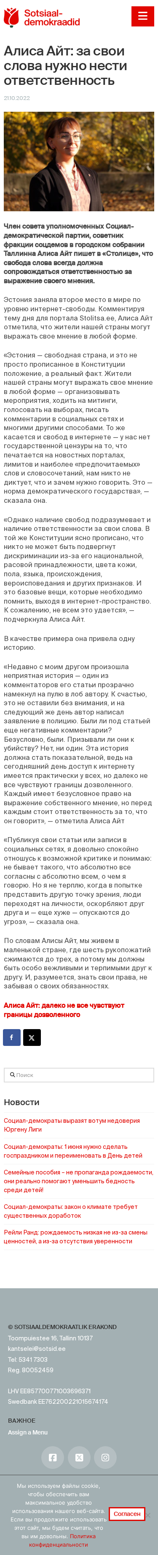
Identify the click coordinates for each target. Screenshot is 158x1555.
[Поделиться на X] (32, 1037)
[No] (147, 1515)
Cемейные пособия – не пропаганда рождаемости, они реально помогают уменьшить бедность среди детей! (78, 1181)
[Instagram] (105, 1457)
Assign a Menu (28, 1432)
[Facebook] (52, 1457)
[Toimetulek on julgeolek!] (42, 18)
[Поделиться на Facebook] (12, 1037)
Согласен (127, 1514)
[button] (142, 16)
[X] (79, 1457)
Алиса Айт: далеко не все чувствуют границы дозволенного (64, 1010)
